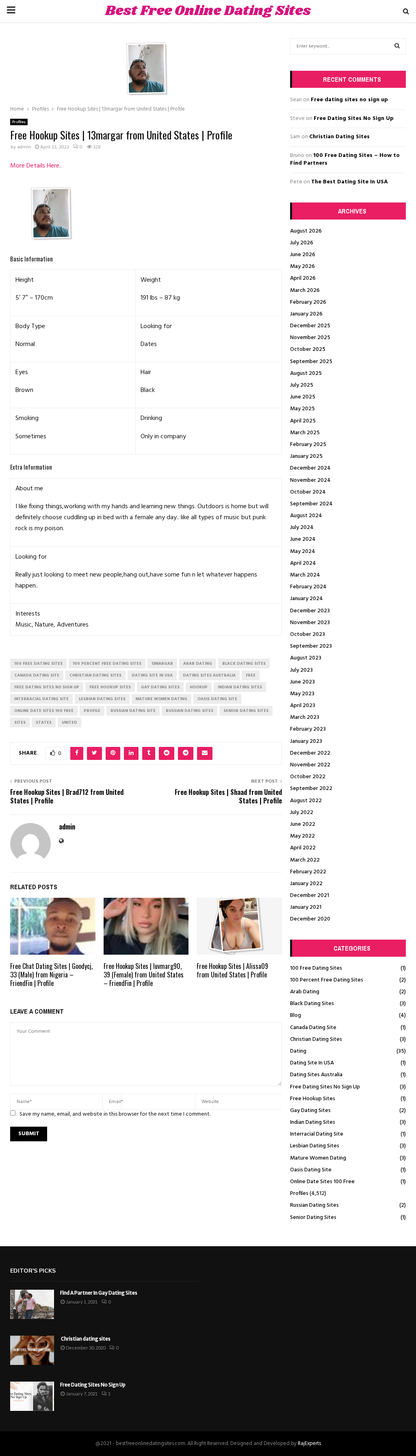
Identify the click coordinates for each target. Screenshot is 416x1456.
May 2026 (302, 266)
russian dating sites (189, 710)
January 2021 (305, 907)
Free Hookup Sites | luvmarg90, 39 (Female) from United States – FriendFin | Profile (144, 974)
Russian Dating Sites (314, 1205)
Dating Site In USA (312, 1063)
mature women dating (161, 699)
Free (251, 675)
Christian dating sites (85, 1339)
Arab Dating (304, 992)
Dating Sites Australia (316, 1074)
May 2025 (302, 409)
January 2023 (306, 741)
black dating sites (244, 663)
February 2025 (308, 444)
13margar (162, 663)
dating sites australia (209, 675)
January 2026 (306, 314)
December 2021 (309, 895)
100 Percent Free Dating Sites (326, 980)
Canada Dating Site (313, 1027)
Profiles (19, 122)
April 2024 (303, 563)
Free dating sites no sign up (349, 99)
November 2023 (310, 622)
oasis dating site (217, 699)
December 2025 (310, 326)
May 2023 (302, 694)
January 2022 (306, 883)
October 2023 (307, 634)
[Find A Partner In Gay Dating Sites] (32, 1304)
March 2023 (304, 717)
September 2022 (311, 788)
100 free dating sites (38, 663)
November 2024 (310, 480)
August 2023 (305, 658)
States (44, 722)
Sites (20, 722)
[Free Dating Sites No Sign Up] (32, 1396)
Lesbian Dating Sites (314, 1146)
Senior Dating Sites (313, 1217)
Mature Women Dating (318, 1158)
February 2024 (308, 587)
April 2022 (303, 848)
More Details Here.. (36, 166)
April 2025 (303, 421)
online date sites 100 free (44, 710)
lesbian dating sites (102, 699)
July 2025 (301, 385)
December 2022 (310, 753)
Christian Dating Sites (339, 136)
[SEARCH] (397, 46)
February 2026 (308, 302)
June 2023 (302, 682)
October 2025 (307, 349)
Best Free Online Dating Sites (208, 11)
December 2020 (310, 919)
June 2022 (302, 824)
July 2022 (301, 812)
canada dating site (36, 675)
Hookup (199, 687)
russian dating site (133, 710)
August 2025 (306, 373)
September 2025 (311, 361)
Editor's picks (33, 1271)
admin (24, 147)
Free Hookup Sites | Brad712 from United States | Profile (67, 796)
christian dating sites (95, 675)
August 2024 (306, 515)
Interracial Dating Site (316, 1134)
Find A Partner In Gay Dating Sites (98, 1293)
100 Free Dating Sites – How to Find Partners (345, 159)
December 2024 (310, 468)
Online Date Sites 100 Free (322, 1181)
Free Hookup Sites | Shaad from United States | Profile (228, 796)
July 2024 (302, 527)
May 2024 (302, 551)
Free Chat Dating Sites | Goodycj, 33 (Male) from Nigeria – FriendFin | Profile (51, 974)
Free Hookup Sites (312, 1098)
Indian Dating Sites (312, 1122)
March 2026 (305, 290)
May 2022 (302, 836)
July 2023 (301, 670)
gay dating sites (160, 687)
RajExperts (309, 1443)
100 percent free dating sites (107, 663)
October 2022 (307, 776)
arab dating (197, 663)
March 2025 (305, 432)
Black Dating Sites (312, 1003)
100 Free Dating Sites (316, 968)
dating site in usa (152, 675)
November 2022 (310, 765)
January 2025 (306, 456)
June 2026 (302, 254)
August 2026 (306, 231)
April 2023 (302, 705)
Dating (298, 1051)
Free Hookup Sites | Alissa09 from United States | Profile (232, 970)
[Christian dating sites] (32, 1350)
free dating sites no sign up (46, 687)
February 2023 (308, 729)
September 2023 (311, 646)
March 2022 (305, 860)
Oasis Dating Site (311, 1170)
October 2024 (308, 492)
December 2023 (310, 611)
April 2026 (303, 278)
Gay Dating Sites (310, 1110)
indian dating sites (240, 687)
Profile (92, 710)
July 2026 (301, 243)
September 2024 (311, 504)
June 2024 (303, 539)
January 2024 (306, 598)
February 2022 (308, 872)
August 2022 (306, 800)
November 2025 (310, 337)
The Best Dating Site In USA (349, 182)
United (69, 722)
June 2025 (302, 397)
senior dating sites (246, 710)
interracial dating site (41, 699)
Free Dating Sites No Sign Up (354, 118)
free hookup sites (110, 687)
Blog (295, 1015)
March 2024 (305, 575)
